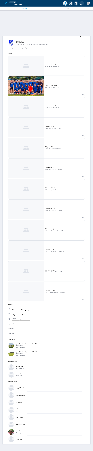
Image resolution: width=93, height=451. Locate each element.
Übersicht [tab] (24, 8)
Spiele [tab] (68, 8)
